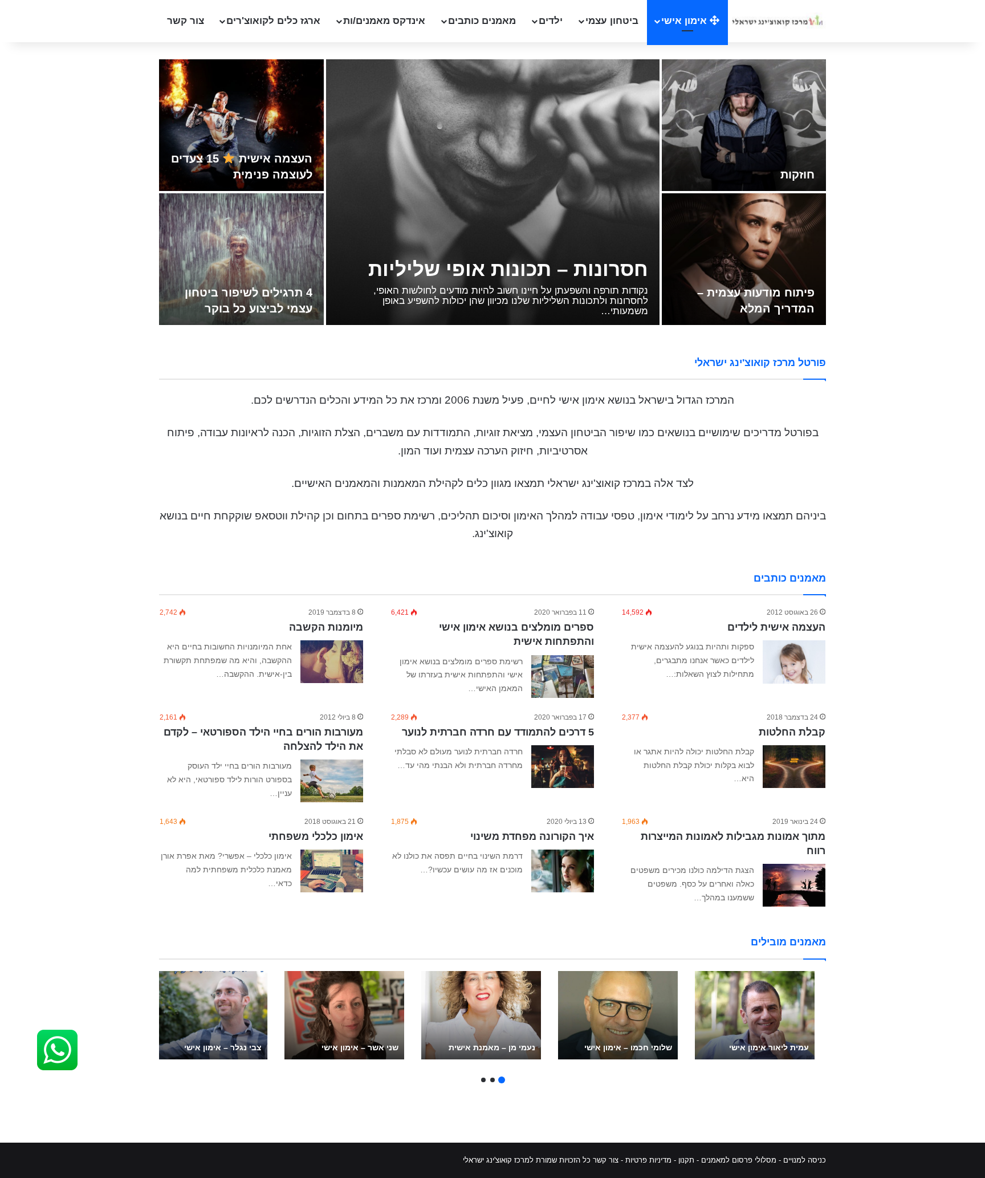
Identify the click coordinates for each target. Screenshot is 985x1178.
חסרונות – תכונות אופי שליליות (508, 269)
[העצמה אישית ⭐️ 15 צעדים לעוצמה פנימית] (241, 125)
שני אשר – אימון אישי (359, 1047)
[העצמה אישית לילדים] (794, 662)
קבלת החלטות (792, 732)
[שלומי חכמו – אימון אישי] (618, 1015)
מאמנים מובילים (788, 942)
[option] (492, 193)
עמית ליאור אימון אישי (769, 1047)
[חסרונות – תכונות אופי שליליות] (493, 192)
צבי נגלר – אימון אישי (223, 1047)
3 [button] (483, 1080)
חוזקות (797, 174)
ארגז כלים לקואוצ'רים (273, 20)
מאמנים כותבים (482, 20)
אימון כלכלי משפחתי (315, 836)
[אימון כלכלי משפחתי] (331, 871)
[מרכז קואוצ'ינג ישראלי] (777, 21)
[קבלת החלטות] (794, 766)
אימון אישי (685, 20)
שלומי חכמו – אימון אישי (628, 1047)
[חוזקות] (744, 125)
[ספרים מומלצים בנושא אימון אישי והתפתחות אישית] (562, 676)
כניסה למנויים (804, 1160)
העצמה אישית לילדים (776, 627)
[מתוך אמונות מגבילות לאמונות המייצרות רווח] (794, 885)
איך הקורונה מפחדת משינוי (532, 836)
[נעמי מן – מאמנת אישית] (481, 1015)
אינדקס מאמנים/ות (384, 20)
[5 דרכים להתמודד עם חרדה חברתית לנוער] (562, 766)
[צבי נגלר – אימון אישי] (207, 1015)
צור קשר (185, 20)
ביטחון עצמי (611, 20)
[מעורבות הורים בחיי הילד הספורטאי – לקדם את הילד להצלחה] (331, 780)
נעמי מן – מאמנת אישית (492, 1047)
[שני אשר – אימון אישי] (344, 1015)
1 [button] (501, 1080)
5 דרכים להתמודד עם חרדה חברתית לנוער (498, 732)
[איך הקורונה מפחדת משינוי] (562, 871)
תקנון (686, 1160)
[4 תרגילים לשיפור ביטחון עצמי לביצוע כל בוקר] (241, 259)
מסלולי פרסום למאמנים (738, 1160)
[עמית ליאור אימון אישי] (755, 1015)
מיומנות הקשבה (326, 627)
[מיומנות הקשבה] (331, 661)
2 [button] (492, 1080)
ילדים (551, 20)
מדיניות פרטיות (648, 1160)
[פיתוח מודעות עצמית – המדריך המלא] (744, 259)
